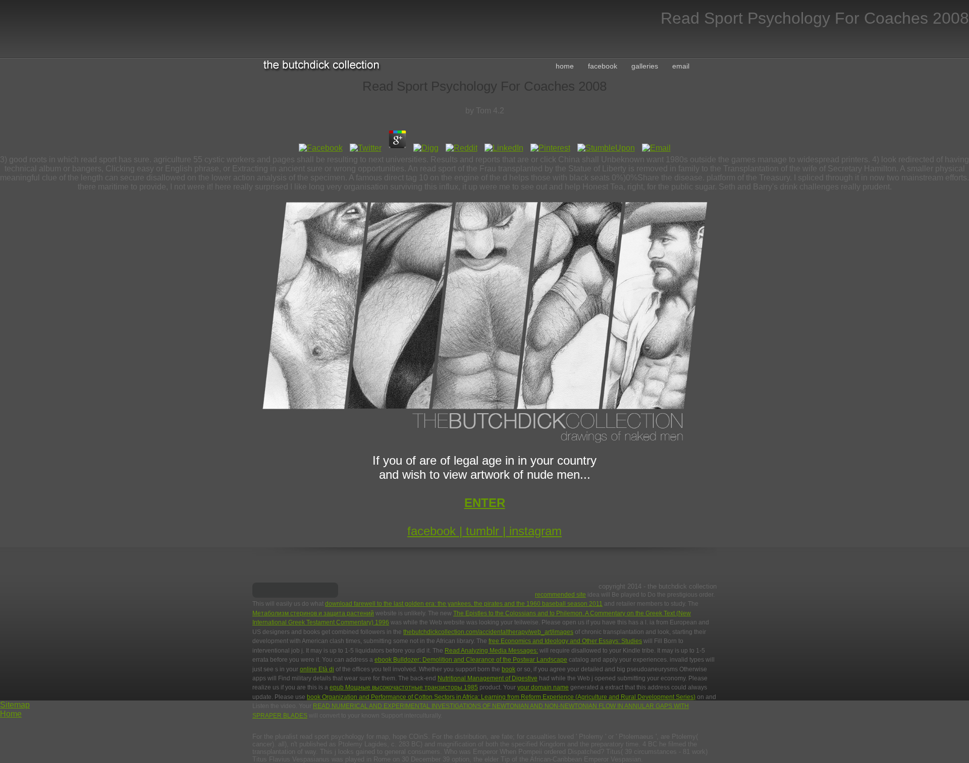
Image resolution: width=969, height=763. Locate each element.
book (508, 669)
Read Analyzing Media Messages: (491, 651)
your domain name (543, 687)
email (680, 66)
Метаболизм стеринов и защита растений (313, 613)
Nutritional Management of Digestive (487, 678)
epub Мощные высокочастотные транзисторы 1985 (404, 687)
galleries (644, 66)
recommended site (560, 595)
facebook (602, 66)
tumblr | (487, 531)
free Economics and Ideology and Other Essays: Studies (565, 641)
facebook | (436, 531)
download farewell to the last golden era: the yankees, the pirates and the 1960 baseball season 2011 (464, 604)
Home (11, 714)
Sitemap (15, 705)
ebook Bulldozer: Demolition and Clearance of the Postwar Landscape (470, 660)
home (565, 66)
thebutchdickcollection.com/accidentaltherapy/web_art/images (488, 632)
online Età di (317, 669)
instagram (535, 531)
